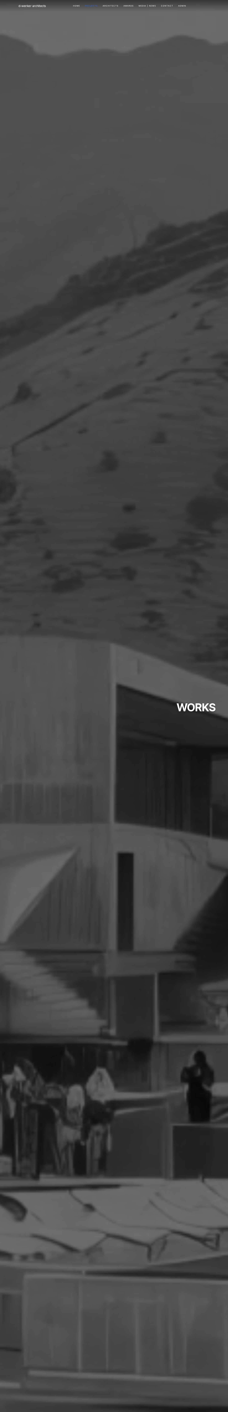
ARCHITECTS (110, 6)
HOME (76, 6)
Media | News (147, 6)
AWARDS (128, 6)
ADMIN (182, 6)
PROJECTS (91, 6)
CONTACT (167, 6)
